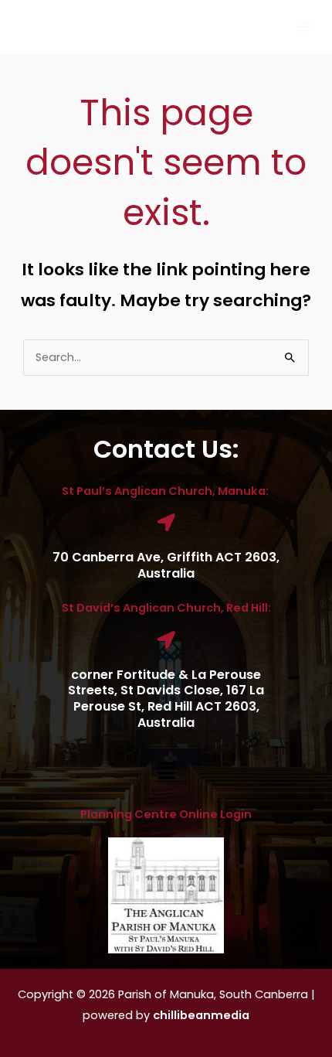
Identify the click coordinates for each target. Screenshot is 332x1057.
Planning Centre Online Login (166, 814)
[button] (166, 772)
